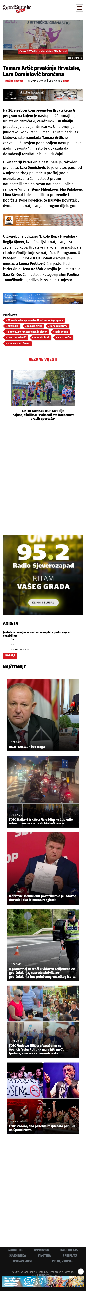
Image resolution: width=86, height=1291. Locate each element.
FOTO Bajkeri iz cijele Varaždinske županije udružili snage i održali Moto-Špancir (41, 821)
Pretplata (70, 1255)
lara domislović (58, 326)
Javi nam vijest (23, 1261)
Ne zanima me (19, 649)
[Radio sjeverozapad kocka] (43, 575)
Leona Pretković (17, 337)
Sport (66, 80)
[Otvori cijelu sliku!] (43, 40)
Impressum (41, 1250)
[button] (6, 395)
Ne (12, 644)
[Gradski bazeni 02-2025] (43, 298)
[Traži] (53, 7)
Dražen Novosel (14, 80)
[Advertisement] (43, 477)
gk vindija (13, 326)
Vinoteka (44, 1255)
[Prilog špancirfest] (43, 1281)
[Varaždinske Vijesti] (17, 7)
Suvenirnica (17, 1255)
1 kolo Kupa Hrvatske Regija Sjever (27, 331)
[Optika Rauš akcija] (43, 95)
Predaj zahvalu (62, 1261)
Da (12, 639)
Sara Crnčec (64, 337)
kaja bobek (61, 331)
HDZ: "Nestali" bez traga (27, 747)
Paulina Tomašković (19, 343)
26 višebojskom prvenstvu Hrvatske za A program (35, 320)
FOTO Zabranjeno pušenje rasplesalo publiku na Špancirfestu (42, 1128)
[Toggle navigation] (79, 8)
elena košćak (41, 337)
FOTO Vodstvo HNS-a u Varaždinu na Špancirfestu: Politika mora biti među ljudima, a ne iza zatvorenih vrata (36, 1049)
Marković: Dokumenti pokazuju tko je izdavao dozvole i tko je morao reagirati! (42, 898)
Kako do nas (69, 1250)
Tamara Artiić (34, 326)
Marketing (15, 1250)
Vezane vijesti (43, 359)
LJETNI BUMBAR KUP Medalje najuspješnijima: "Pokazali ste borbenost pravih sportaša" (43, 414)
